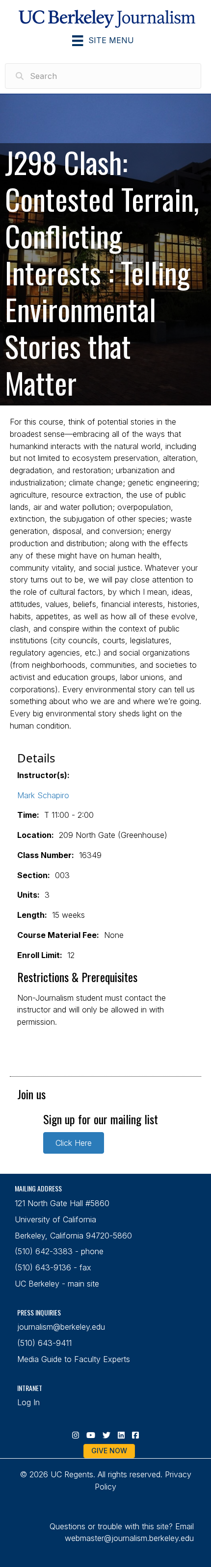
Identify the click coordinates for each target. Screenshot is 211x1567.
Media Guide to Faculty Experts (73, 1359)
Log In (28, 1402)
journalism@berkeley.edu (61, 1327)
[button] (73, 1143)
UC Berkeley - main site (57, 1284)
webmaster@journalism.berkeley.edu (129, 1538)
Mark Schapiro (43, 795)
